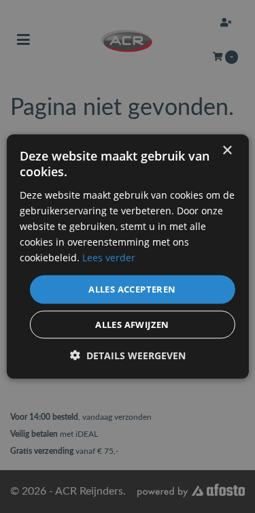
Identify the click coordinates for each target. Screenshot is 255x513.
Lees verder (108, 257)
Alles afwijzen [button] (132, 324)
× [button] (227, 151)
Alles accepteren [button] (131, 289)
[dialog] (127, 256)
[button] (128, 354)
